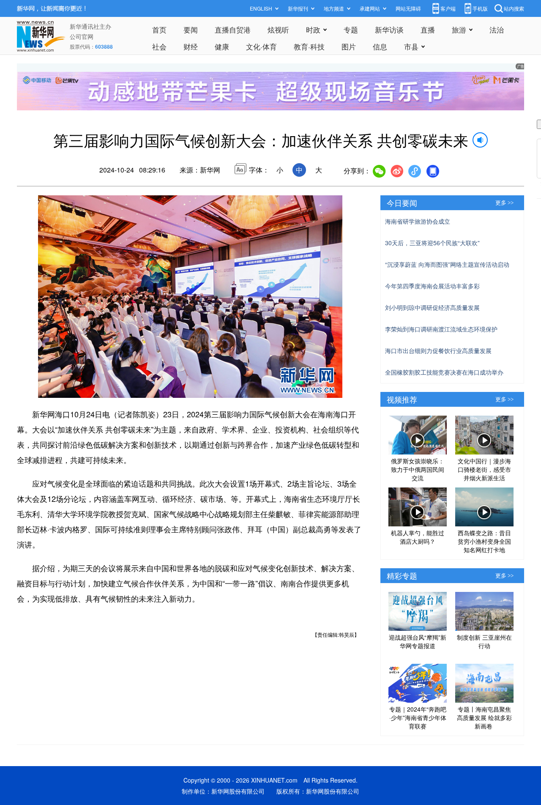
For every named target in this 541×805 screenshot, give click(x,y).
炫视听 (278, 29)
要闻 (190, 29)
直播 (428, 29)
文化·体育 (261, 46)
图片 (349, 46)
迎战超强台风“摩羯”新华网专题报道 (417, 641)
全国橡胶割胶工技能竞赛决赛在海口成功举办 (444, 372)
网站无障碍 (408, 8)
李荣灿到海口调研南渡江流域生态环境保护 (441, 329)
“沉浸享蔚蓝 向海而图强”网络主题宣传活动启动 (447, 264)
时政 (313, 29)
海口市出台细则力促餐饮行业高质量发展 (438, 350)
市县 (411, 46)
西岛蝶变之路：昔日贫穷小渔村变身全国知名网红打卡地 (484, 541)
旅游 (459, 29)
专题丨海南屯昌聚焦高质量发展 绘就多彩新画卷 (484, 717)
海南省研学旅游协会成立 (417, 221)
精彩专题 (402, 575)
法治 (496, 29)
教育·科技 (309, 46)
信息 (380, 46)
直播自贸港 (233, 29)
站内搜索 (514, 8)
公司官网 (81, 36)
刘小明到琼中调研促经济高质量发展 (432, 307)
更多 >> (504, 203)
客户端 (448, 8)
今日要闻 (402, 202)
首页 (159, 29)
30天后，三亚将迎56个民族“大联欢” (432, 242)
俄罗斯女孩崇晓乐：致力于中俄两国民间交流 (417, 469)
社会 (159, 46)
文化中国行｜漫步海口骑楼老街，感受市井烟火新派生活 (484, 469)
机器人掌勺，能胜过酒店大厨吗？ (417, 536)
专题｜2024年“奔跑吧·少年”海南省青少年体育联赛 (417, 717)
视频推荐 (402, 399)
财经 (190, 46)
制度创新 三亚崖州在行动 (484, 641)
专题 (351, 29)
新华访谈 (389, 29)
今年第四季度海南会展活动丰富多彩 (432, 286)
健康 (222, 46)
